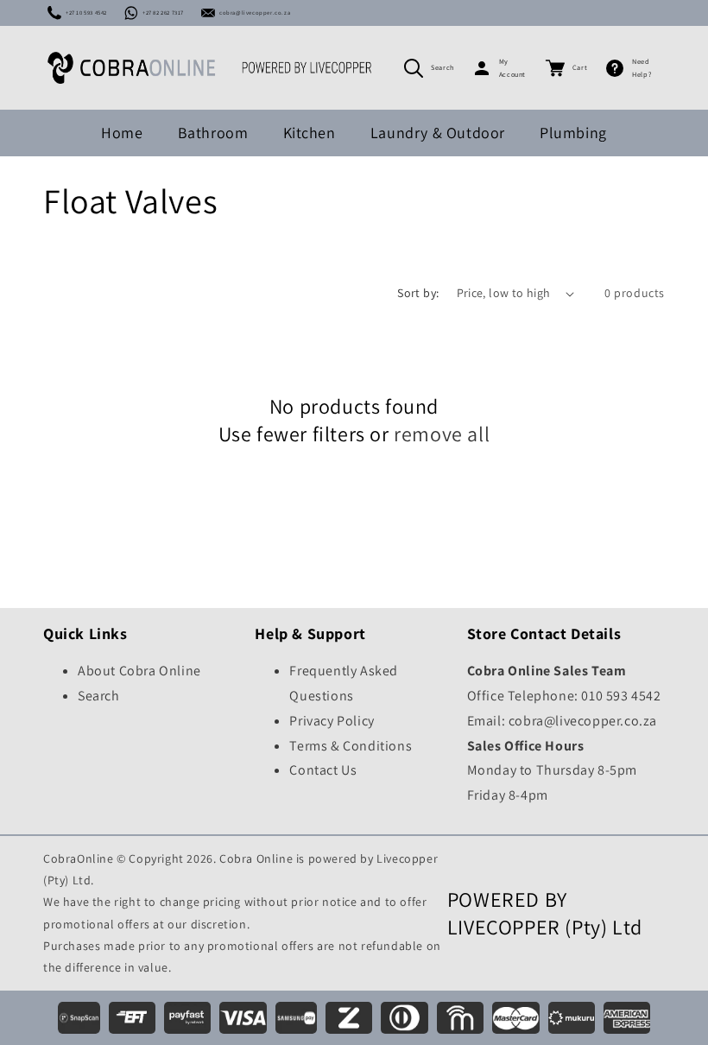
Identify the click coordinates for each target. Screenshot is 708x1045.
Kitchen (309, 132)
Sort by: (418, 293)
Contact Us (323, 770)
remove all (442, 434)
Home (121, 132)
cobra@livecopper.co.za (254, 12)
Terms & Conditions (350, 746)
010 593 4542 (621, 696)
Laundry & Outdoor (437, 132)
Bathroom (213, 132)
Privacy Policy (331, 721)
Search (442, 67)
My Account (512, 68)
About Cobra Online (139, 671)
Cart (579, 67)
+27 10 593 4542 (86, 12)
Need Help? (641, 68)
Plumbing (573, 132)
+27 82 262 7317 (163, 12)
